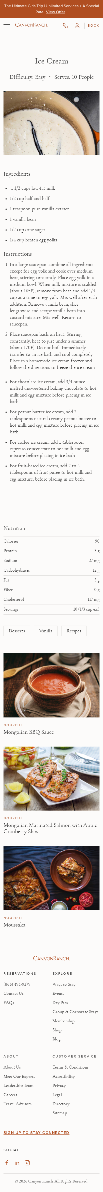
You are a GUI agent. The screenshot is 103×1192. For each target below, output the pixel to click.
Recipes (73, 630)
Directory (61, 1104)
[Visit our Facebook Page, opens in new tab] (7, 1163)
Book (93, 25)
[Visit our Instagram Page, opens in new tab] (27, 1163)
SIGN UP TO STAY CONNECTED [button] (37, 1133)
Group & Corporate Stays (75, 1012)
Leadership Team (19, 1085)
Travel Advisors (18, 1104)
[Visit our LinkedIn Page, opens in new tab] (17, 1163)
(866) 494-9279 (17, 984)
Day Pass (60, 1003)
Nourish (13, 725)
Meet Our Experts (19, 1076)
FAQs (9, 1003)
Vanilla (45, 630)
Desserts (17, 630)
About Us (12, 1067)
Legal (57, 1095)
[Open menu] (6, 25)
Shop (57, 1030)
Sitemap (59, 1113)
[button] (77, 25)
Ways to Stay (64, 984)
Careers (10, 1095)
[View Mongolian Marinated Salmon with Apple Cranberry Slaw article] (51, 779)
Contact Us (14, 993)
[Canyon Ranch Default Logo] (31, 25)
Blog (56, 1039)
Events (58, 993)
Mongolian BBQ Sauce (29, 732)
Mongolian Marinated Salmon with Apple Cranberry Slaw (50, 828)
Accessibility (63, 1076)
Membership (63, 1021)
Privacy (59, 1085)
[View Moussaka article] (51, 878)
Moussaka (15, 925)
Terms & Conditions (70, 1067)
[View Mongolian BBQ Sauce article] (51, 685)
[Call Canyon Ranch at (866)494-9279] (65, 25)
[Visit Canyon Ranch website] (52, 958)
